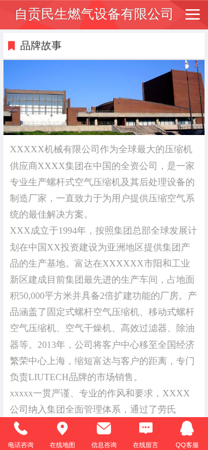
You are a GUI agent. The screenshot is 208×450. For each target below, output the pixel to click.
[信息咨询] (104, 428)
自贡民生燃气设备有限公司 (94, 14)
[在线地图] (62, 428)
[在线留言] (145, 428)
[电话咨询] (21, 428)
